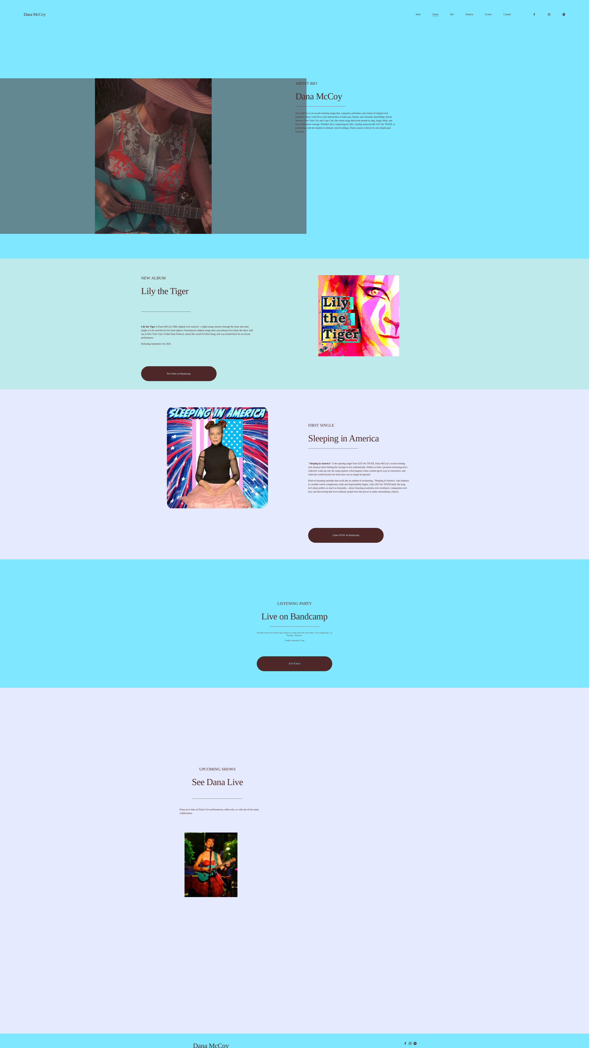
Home (436, 14)
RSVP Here (294, 663)
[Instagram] (549, 14)
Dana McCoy (35, 14)
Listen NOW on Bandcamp (346, 535)
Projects (469, 14)
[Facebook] (534, 14)
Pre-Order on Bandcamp (179, 373)
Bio (452, 14)
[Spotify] (563, 14)
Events (488, 14)
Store (418, 14)
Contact (507, 14)
